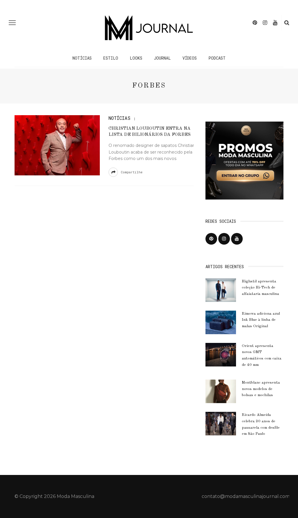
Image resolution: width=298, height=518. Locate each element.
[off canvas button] (12, 22)
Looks (136, 58)
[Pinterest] (255, 23)
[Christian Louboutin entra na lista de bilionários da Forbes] (56, 145)
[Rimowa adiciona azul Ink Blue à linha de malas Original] (220, 322)
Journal (162, 58)
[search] (286, 23)
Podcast (217, 58)
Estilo (110, 58)
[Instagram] (265, 23)
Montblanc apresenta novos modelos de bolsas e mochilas (261, 389)
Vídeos (189, 58)
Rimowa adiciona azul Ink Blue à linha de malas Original (261, 320)
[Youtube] (275, 23)
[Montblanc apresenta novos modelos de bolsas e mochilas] (220, 391)
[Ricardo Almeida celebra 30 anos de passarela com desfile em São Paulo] (220, 423)
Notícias (82, 58)
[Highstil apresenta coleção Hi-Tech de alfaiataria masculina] (220, 289)
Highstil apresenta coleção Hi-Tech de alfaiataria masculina (260, 288)
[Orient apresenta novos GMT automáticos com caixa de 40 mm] (220, 354)
